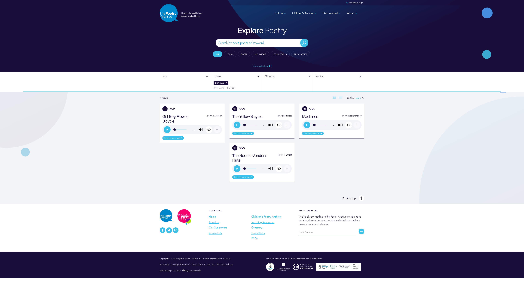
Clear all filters (260, 65)
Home (212, 216)
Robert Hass (286, 115)
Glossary (256, 227)
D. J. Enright (286, 154)
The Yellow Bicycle (247, 116)
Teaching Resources (262, 222)
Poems (230, 54)
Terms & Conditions (225, 264)
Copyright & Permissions (180, 264)
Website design (166, 270)
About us (214, 222)
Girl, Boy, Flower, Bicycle (175, 119)
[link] (167, 129)
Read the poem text (172, 138)
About (350, 13)
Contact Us (215, 233)
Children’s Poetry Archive (266, 216)
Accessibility (164, 264)
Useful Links (258, 233)
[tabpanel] (185, 82)
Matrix (178, 270)
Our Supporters (218, 227)
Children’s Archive (302, 13)
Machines (310, 116)
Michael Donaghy (353, 115)
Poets (244, 54)
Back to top (349, 198)
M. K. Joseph (216, 115)
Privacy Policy (197, 264)
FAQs (254, 238)
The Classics (300, 54)
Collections (280, 54)
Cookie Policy (209, 264)
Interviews (260, 54)
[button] (200, 129)
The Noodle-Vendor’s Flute (249, 158)
